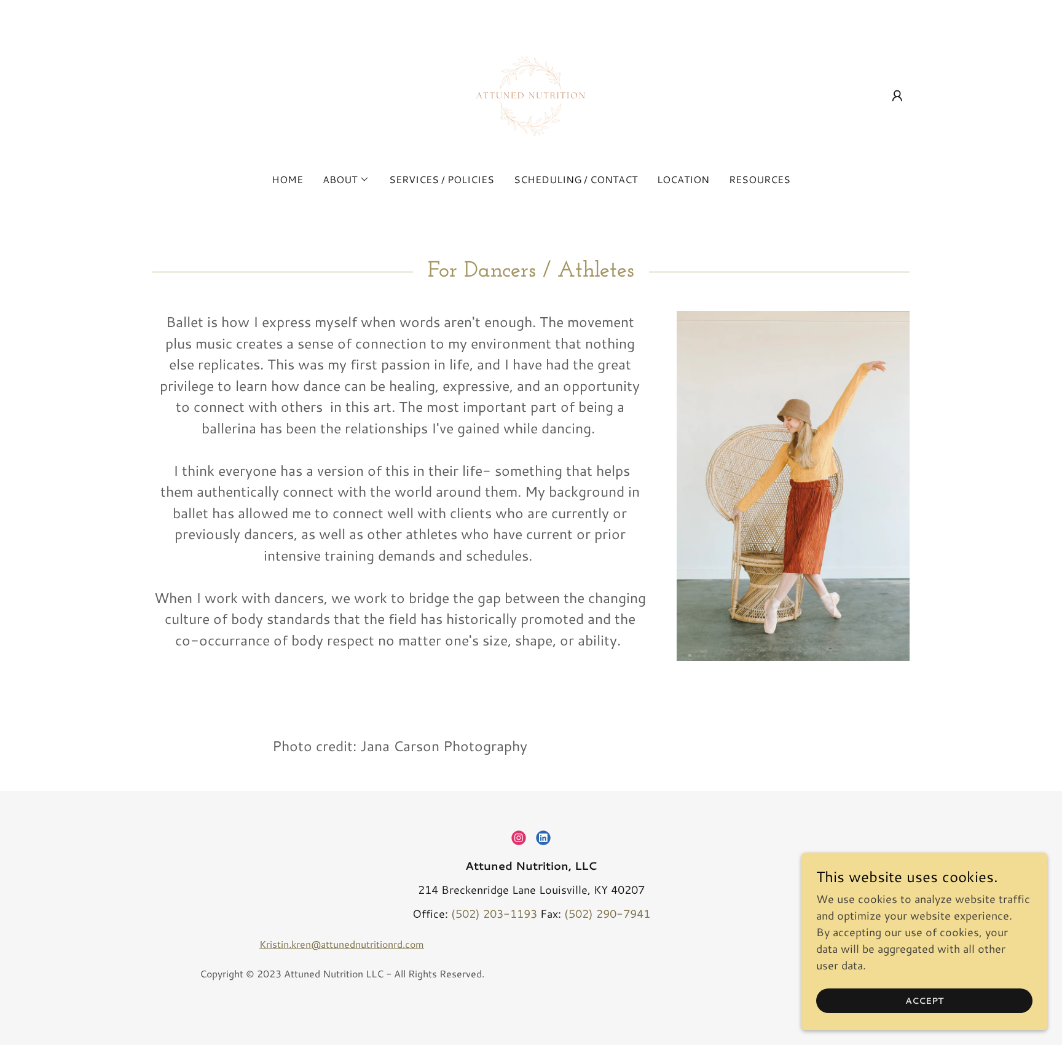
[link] (531, 94)
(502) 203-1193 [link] (494, 913)
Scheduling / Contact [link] (575, 179)
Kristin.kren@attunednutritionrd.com (341, 944)
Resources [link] (759, 179)
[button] (897, 96)
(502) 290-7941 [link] (607, 913)
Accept (924, 1001)
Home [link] (287, 179)
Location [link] (683, 179)
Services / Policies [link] (441, 179)
